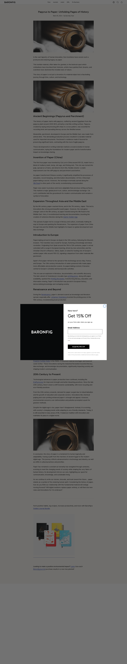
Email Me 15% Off (78, 347)
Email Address (74, 328)
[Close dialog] (104, 306)
